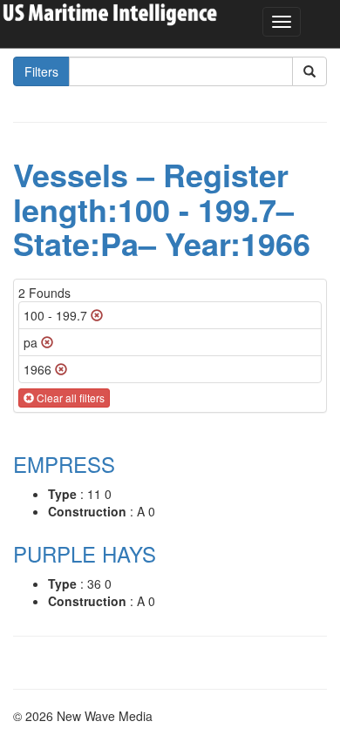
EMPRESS (64, 463)
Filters (41, 71)
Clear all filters (69, 397)
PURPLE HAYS (84, 553)
